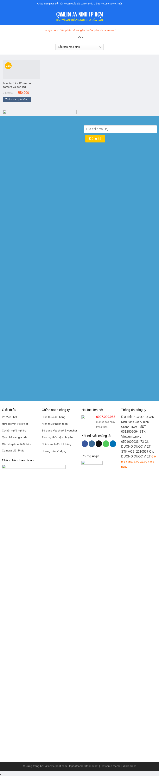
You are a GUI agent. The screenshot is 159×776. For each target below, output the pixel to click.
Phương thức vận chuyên (57, 437)
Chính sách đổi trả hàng (56, 444)
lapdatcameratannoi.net (83, 765)
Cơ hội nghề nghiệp (14, 430)
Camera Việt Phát (13, 450)
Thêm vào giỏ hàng (16, 99)
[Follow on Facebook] (85, 443)
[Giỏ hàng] (154, 16)
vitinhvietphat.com (56, 765)
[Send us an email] (99, 443)
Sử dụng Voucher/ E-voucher (59, 430)
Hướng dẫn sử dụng (54, 451)
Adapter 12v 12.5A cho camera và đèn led (17, 85)
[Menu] (5, 16)
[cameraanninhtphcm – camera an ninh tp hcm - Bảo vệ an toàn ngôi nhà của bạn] (79, 16)
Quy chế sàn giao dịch (15, 437)
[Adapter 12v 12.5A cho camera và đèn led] (21, 69)
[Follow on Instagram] (92, 443)
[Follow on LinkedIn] (113, 443)
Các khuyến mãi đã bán (16, 444)
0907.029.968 (105, 416)
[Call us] (106, 443)
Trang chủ (49, 30)
